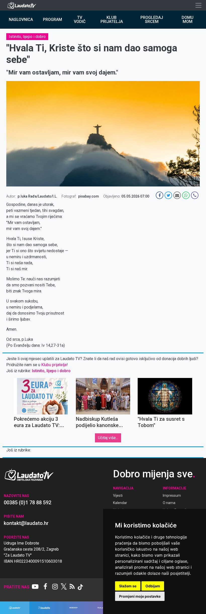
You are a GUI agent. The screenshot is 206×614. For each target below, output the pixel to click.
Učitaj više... (108, 437)
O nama (169, 503)
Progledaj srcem (151, 19)
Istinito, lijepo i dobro (27, 36)
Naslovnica (21, 19)
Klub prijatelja (111, 19)
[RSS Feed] (72, 587)
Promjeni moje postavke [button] (140, 596)
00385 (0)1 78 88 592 (27, 503)
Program (52, 19)
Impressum (172, 495)
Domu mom (187, 19)
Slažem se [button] (127, 586)
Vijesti (118, 495)
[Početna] (23, 5)
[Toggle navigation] (198, 5)
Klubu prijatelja (54, 364)
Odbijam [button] (152, 586)
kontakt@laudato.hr (26, 523)
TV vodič (79, 19)
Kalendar (120, 503)
